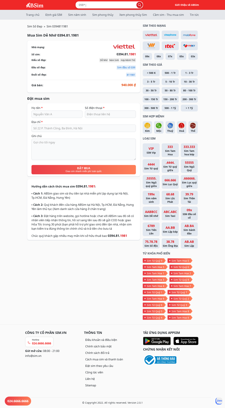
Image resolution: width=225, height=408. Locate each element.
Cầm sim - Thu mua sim (168, 15)
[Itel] (170, 45)
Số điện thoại (95, 108)
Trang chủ (32, 15)
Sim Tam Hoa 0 (180, 260)
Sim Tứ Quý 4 (154, 317)
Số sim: (35, 54)
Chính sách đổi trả (97, 353)
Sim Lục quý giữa (189, 182)
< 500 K (151, 73)
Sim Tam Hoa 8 (180, 311)
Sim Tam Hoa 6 (180, 317)
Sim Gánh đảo (189, 229)
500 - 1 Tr (170, 73)
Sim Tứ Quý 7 (179, 292)
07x (170, 56)
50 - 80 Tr (170, 90)
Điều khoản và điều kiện (101, 340)
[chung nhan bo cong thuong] (171, 360)
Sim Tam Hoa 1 (155, 273)
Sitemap (90, 385)
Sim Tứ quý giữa (170, 166)
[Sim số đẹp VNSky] (189, 45)
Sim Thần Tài (189, 197)
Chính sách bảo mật (98, 346)
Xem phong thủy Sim (133, 15)
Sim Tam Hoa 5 (155, 267)
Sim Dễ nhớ (151, 214)
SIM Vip (151, 150)
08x (159, 56)
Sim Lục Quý (170, 182)
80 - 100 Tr (189, 90)
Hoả (181, 130)
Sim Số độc (151, 243)
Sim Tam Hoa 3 (155, 279)
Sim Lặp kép (170, 229)
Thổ (193, 130)
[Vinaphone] (170, 35)
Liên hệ (90, 379)
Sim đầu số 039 (126, 67)
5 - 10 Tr (170, 81)
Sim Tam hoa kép (189, 150)
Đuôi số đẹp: (39, 74)
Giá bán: (37, 85)
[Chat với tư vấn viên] (219, 401)
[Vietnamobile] (151, 45)
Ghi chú (36, 136)
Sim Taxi (170, 214)
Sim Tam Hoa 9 (155, 298)
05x (181, 56)
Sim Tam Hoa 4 (155, 286)
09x (147, 56)
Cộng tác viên (94, 372)
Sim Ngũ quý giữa (151, 182)
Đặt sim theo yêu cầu (99, 366)
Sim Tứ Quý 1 (154, 292)
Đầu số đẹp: (38, 67)
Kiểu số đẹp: (38, 60)
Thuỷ (170, 130)
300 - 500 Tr (151, 108)
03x (193, 56)
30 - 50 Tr (151, 90)
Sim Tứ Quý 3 (179, 305)
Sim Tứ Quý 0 (181, 267)
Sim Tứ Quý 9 (154, 260)
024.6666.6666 (41, 343)
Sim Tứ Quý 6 (154, 305)
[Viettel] (151, 35)
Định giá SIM (53, 15)
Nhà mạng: (38, 47)
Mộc (158, 130)
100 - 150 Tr (151, 99)
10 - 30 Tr (189, 81)
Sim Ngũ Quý (189, 166)
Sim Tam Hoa (170, 150)
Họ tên (37, 108)
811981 (131, 74)
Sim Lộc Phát (170, 197)
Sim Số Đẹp (34, 26)
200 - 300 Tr (189, 99)
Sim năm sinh (77, 15)
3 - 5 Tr (151, 81)
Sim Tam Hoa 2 (182, 273)
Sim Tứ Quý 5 (154, 311)
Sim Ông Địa (170, 243)
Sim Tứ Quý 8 (181, 279)
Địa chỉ (37, 122)
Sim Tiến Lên (151, 229)
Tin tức (194, 15)
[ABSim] (35, 5)
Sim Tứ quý (151, 166)
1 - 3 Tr (189, 73)
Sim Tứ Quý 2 (181, 298)
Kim (147, 130)
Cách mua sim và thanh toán (104, 359)
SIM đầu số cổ (189, 213)
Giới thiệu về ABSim (187, 5)
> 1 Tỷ (189, 108)
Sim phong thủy (102, 15)
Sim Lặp (189, 243)
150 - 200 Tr (170, 99)
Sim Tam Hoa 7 (182, 286)
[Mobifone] (189, 35)
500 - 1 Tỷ (170, 108)
